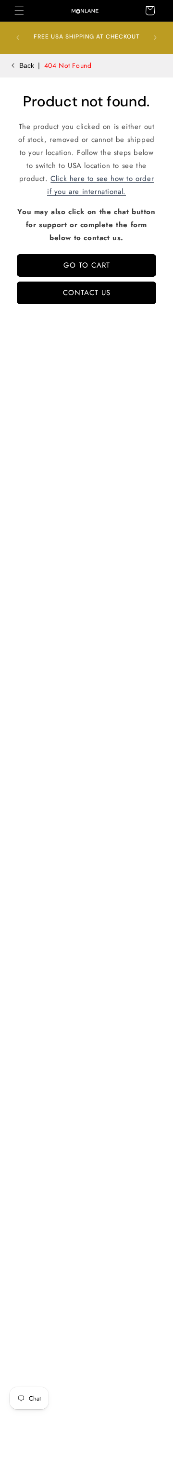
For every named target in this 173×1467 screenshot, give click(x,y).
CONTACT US (87, 292)
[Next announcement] (155, 37)
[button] (19, 10)
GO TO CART (86, 265)
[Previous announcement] (17, 37)
